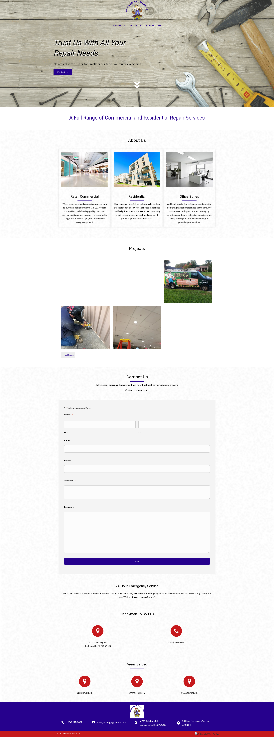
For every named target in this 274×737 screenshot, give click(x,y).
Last (140, 432)
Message (69, 507)
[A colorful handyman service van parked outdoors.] (137, 281)
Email (68, 440)
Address (69, 480)
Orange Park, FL (137, 692)
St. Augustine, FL (189, 692)
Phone (68, 460)
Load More (68, 355)
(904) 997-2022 (176, 642)
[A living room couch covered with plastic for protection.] (188, 327)
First (66, 432)
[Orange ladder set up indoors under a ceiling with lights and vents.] (137, 327)
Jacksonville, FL (84, 692)
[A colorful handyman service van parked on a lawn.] (188, 281)
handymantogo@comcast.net (111, 722)
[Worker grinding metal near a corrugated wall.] (85, 327)
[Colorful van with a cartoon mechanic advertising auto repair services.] (85, 281)
